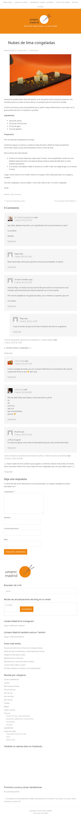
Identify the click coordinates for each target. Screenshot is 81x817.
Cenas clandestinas (11, 679)
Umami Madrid (47, 811)
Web (6, 539)
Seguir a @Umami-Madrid (14, 625)
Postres (7, 703)
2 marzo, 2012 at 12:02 (23, 256)
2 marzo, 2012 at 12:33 (23, 282)
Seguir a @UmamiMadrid (14, 637)
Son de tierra (9, 696)
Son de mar (8, 693)
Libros (8, 737)
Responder (12, 241)
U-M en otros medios (63, 2)
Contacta (41, 6)
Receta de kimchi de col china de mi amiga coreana (23, 648)
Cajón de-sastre (10, 731)
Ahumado (9, 725)
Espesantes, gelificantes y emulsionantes (19, 719)
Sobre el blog (7, 2)
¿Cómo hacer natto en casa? (15, 665)
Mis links (75, 2)
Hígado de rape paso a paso (14, 654)
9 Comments (33, 50)
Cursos (6, 683)
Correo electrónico (11, 528)
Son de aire (8, 699)
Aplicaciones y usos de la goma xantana (19, 661)
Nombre (7, 517)
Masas (6, 706)
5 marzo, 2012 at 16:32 (23, 434)
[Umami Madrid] (40, 26)
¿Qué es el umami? (21, 2)
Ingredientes (8, 728)
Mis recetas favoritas (11, 686)
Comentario (9, 492)
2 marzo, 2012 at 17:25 (23, 364)
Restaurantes (10, 740)
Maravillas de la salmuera (13, 658)
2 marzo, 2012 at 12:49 (13, 342)
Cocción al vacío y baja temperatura (18, 716)
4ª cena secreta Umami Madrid (65, 201)
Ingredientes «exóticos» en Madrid (41, 2)
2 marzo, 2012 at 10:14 (23, 220)
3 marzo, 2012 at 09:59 (23, 392)
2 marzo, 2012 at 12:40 (28, 321)
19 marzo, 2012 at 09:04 (13, 458)
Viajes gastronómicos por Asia (16, 734)
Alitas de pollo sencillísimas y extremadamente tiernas (24, 651)
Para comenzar (16, 194)
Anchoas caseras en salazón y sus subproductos (22, 668)
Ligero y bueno (9, 710)
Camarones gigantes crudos (14, 201)
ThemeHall (44, 813)
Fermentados (10, 722)
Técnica (7, 713)
